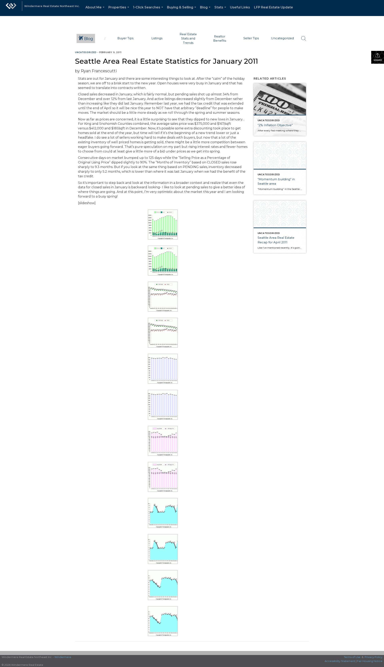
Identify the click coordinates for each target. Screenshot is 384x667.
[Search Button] (303, 38)
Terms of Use (352, 657)
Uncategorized (86, 52)
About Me (95, 10)
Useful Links (240, 7)
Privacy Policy (373, 657)
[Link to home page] (11, 8)
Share (378, 60)
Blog (206, 10)
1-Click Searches (149, 10)
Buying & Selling (182, 10)
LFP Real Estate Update (273, 7)
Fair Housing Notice (369, 661)
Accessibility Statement (340, 661)
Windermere (62, 657)
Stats (221, 10)
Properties (119, 10)
